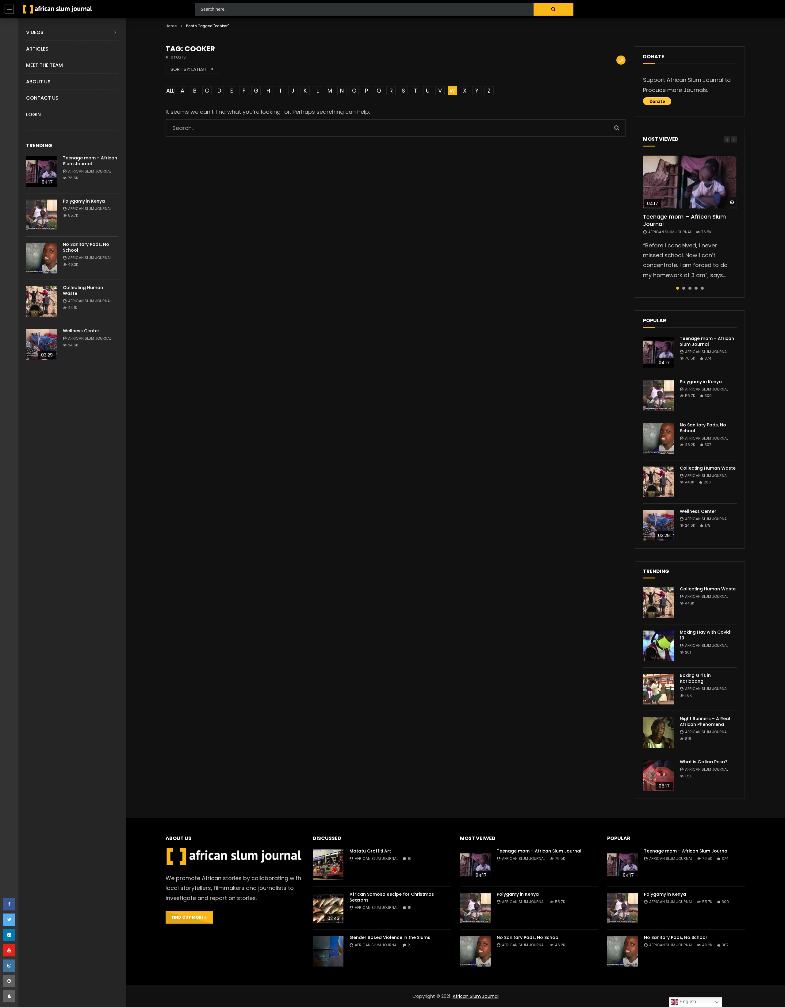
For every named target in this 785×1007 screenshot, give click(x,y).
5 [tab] (702, 288)
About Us (38, 81)
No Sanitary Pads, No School (86, 247)
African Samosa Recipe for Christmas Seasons (392, 897)
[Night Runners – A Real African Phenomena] (658, 732)
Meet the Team (44, 65)
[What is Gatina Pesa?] (658, 775)
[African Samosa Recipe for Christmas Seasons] (328, 908)
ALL (170, 90)
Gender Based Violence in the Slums (390, 937)
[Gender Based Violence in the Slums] (328, 951)
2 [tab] (683, 288)
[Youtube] (9, 950)
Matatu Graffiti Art (370, 851)
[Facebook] (9, 904)
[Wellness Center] (41, 344)
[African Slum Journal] (57, 9)
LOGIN (33, 114)
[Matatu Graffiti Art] (328, 864)
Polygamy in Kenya (84, 201)
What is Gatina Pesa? (703, 762)
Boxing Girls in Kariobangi (695, 678)
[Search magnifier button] (553, 9)
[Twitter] (9, 920)
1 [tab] (677, 288)
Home (171, 26)
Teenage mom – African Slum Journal (90, 161)
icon (690, 182)
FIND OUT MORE (188, 917)
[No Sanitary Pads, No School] (41, 258)
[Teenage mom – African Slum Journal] (41, 171)
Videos (35, 32)
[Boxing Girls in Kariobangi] (658, 689)
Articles (37, 48)
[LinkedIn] (9, 935)
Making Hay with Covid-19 (706, 635)
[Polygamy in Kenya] (41, 215)
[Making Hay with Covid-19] (658, 646)
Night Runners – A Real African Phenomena (705, 721)
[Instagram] (9, 965)
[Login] (9, 996)
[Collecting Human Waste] (41, 301)
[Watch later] (9, 981)
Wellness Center (81, 331)
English (687, 1001)
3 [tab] (689, 288)
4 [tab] (696, 288)
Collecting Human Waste (83, 290)
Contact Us (42, 97)
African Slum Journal (89, 171)
